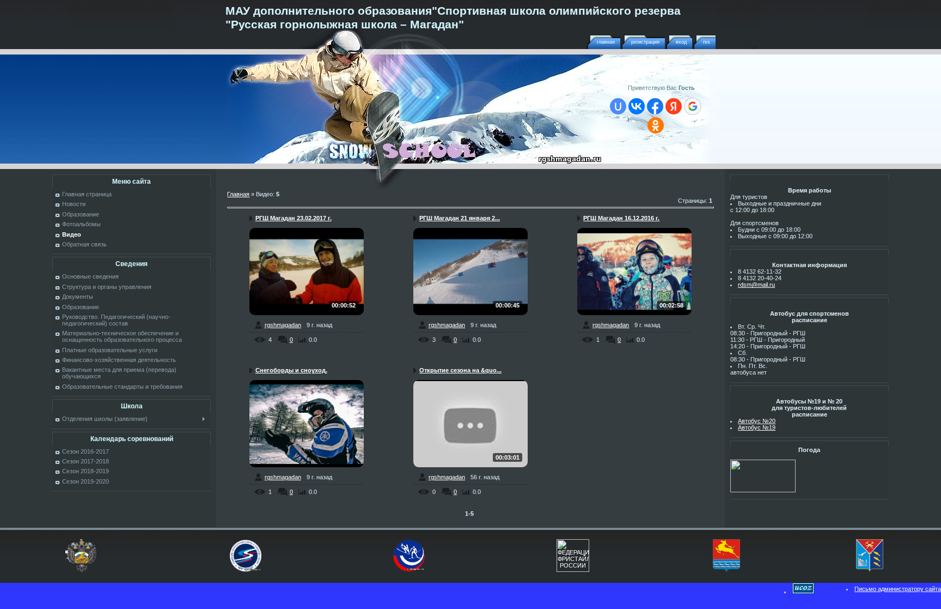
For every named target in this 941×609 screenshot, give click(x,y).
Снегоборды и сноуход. (291, 370)
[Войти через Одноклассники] (655, 125)
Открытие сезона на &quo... (460, 370)
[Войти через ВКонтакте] (636, 106)
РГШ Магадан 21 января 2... (459, 218)
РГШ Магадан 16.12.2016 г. (621, 218)
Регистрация (645, 42)
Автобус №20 (756, 421)
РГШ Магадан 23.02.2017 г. (293, 218)
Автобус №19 (756, 427)
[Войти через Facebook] (655, 106)
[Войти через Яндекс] (673, 106)
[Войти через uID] (618, 106)
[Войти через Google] (692, 106)
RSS (706, 42)
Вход (681, 42)
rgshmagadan (283, 325)
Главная (606, 42)
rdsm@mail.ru (756, 284)
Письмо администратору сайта (897, 589)
